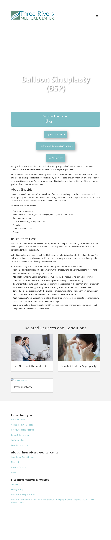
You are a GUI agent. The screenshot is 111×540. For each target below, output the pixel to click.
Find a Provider (57, 134)
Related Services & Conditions (58, 146)
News (13, 472)
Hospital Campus (18, 467)
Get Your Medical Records (22, 429)
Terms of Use (17, 484)
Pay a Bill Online (18, 419)
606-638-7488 (60, 122)
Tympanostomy (23, 387)
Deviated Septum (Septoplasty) (79, 366)
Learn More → (75, 33)
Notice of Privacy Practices (23, 494)
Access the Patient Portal (22, 424)
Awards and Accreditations (22, 457)
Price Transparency (19, 445)
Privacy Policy (17, 489)
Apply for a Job (17, 440)
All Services (57, 157)
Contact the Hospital (20, 435)
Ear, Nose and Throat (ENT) (30, 366)
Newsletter (16, 462)
